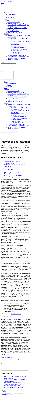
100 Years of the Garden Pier (12, 385)
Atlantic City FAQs (13, 29)
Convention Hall (15, 46)
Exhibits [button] (6, 103)
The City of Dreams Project (15, 32)
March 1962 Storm (13, 59)
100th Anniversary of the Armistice (17, 55)
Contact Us (11, 17)
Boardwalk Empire (16, 50)
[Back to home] (4, 8)
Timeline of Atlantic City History (16, 23)
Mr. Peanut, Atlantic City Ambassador (21, 41)
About (6, 13)
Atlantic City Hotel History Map (13, 384)
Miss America (14, 43)
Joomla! (3, 393)
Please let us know (16, 314)
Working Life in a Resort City (19, 38)
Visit (5, 19)
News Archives (12, 14)
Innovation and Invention (17, 44)
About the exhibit (15, 52)
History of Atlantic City (14, 22)
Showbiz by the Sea (16, 40)
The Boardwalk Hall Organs (18, 47)
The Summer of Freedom (17, 53)
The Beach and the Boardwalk (19, 49)
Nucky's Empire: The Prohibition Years (18, 56)
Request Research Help (14, 31)
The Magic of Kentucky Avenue (16, 58)
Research (6, 20)
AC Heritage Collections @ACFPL (17, 28)
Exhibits (6, 34)
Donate (9, 16)
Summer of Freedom (9, 170)
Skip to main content (6, 1)
